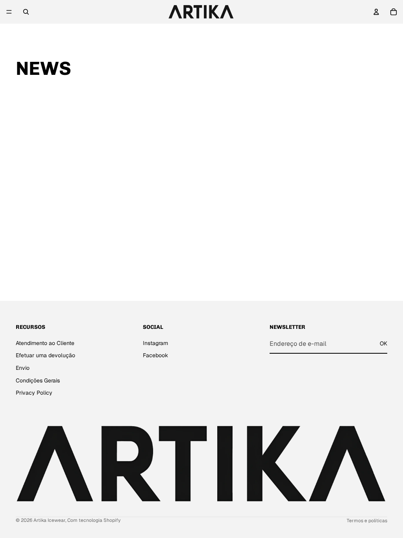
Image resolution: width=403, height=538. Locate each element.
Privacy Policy (34, 392)
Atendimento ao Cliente (45, 343)
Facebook (155, 355)
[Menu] (9, 12)
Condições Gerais (38, 380)
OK (383, 343)
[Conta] (376, 11)
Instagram (155, 343)
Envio (23, 367)
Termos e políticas (367, 521)
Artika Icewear (49, 520)
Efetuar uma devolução (45, 355)
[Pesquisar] (26, 11)
